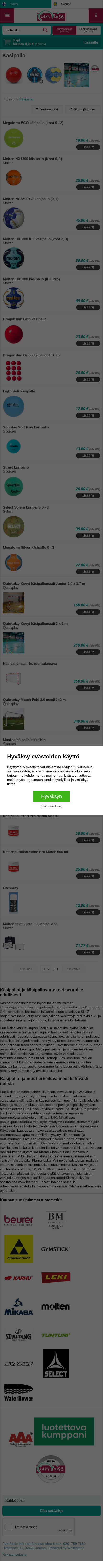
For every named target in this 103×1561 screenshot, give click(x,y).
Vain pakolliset (51, 806)
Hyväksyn (51, 796)
